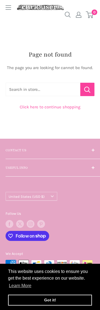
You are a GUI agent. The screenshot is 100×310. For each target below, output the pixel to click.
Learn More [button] (20, 285)
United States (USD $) (27, 196)
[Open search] (68, 15)
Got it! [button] (50, 300)
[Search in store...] (87, 89)
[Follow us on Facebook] (9, 224)
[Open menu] (8, 7)
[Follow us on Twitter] (20, 224)
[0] (89, 14)
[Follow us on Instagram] (30, 224)
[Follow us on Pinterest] (41, 224)
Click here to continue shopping (50, 106)
